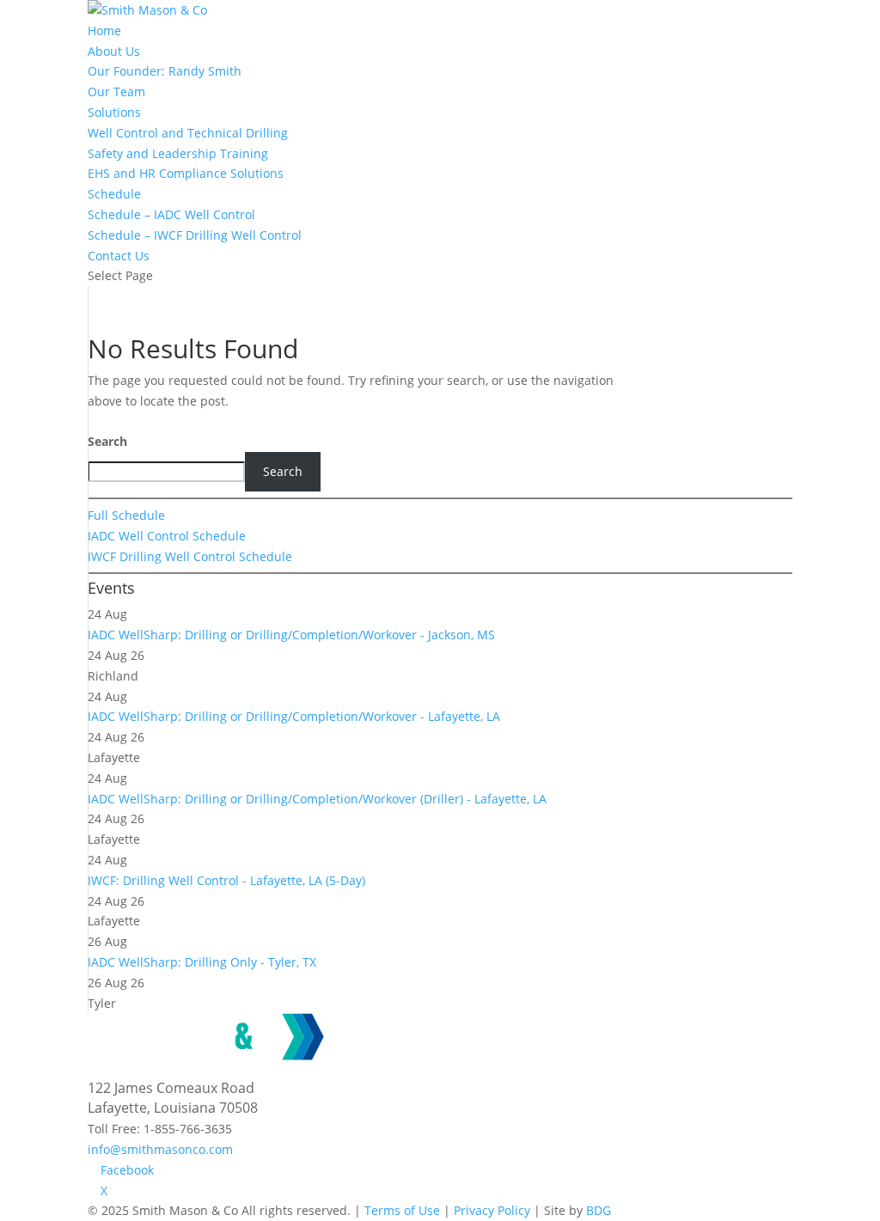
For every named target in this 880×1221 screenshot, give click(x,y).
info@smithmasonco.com (160, 1149)
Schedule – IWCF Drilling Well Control (195, 235)
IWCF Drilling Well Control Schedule (190, 556)
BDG (598, 1210)
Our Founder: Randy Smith (164, 71)
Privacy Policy (492, 1210)
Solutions (114, 112)
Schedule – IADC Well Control (171, 214)
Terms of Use (402, 1210)
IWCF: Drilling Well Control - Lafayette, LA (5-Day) (226, 880)
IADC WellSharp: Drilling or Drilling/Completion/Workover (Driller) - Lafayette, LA (317, 799)
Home (104, 30)
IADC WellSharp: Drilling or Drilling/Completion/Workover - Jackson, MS (291, 634)
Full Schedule (126, 515)
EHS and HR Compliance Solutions (186, 173)
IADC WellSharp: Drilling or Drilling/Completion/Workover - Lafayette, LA (294, 716)
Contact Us (119, 255)
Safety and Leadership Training (178, 153)
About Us (114, 51)
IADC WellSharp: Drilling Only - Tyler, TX (202, 962)
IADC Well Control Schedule (167, 536)
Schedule (114, 194)
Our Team (116, 91)
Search (107, 441)
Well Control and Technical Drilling (188, 133)
